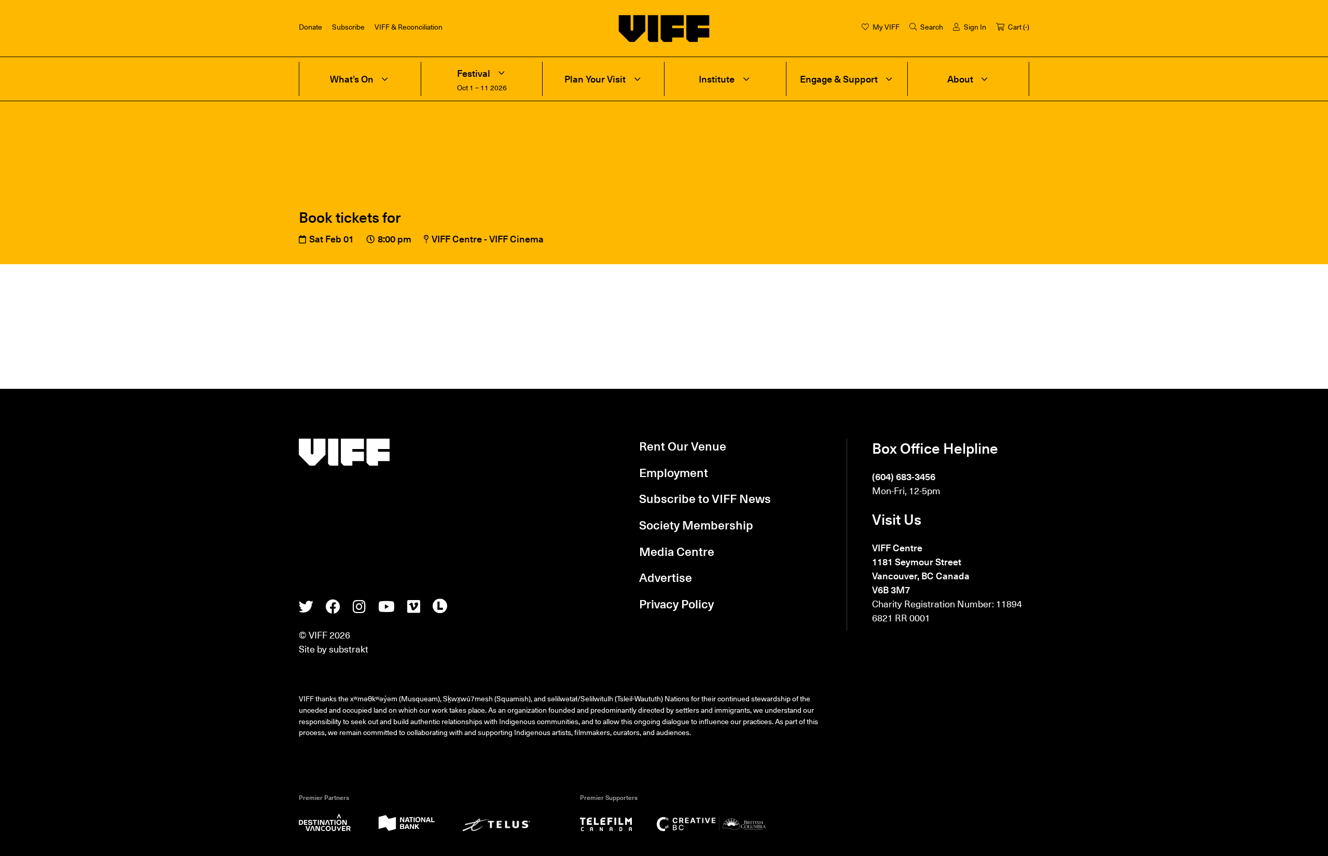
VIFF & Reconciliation (408, 26)
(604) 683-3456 (903, 476)
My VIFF (886, 26)
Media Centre (676, 551)
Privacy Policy (676, 604)
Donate (310, 26)
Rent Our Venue (682, 446)
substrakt (348, 649)
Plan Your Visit (595, 79)
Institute (717, 79)
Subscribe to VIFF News (705, 498)
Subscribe (348, 26)
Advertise (665, 577)
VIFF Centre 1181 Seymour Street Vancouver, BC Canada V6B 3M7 (921, 568)
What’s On (352, 79)
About (960, 79)
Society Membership (696, 525)
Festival (473, 73)
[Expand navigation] (385, 78)
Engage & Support (839, 79)
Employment (673, 472)
